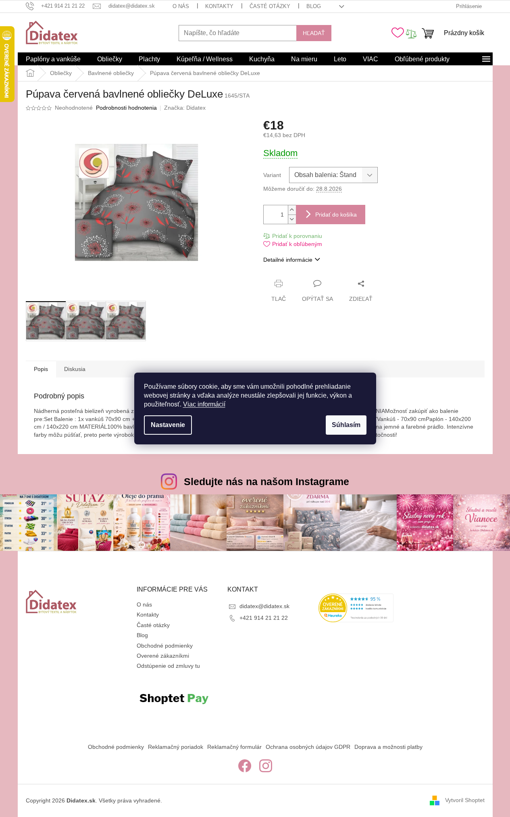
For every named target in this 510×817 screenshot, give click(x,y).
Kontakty (219, 6)
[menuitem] (53, 59)
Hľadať (314, 33)
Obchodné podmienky (165, 645)
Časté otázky (270, 6)
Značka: (185, 107)
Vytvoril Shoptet (465, 800)
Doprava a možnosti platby (388, 747)
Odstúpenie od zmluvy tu (168, 666)
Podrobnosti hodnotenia (126, 107)
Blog (313, 6)
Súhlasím (346, 424)
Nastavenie (168, 424)
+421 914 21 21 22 (263, 618)
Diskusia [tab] (74, 369)
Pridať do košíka (336, 214)
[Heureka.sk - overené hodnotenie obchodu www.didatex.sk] (355, 608)
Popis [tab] (41, 369)
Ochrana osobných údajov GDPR (308, 747)
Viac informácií (204, 404)
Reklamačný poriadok (175, 747)
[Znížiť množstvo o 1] (292, 219)
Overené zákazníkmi (163, 655)
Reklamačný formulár (234, 747)
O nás (181, 6)
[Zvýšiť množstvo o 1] (292, 210)
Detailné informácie (287, 259)
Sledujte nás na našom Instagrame (266, 481)
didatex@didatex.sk (264, 606)
